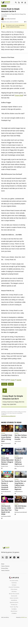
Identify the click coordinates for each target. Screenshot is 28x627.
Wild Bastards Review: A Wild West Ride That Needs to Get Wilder (6, 510)
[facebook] (14, 557)
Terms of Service (5, 566)
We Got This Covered (14, 593)
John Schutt (18, 441)
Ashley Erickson (18, 491)
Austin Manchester (6, 491)
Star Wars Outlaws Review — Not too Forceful (21, 437)
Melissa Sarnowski (6, 443)
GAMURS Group (24, 617)
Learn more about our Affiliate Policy (8, 416)
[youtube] (18, 557)
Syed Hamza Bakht (6, 516)
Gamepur (14, 585)
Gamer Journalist (14, 598)
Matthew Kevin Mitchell (21, 512)
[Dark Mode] (19, 2)
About (2, 564)
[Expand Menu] (22, 2)
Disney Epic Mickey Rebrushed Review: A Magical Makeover (7, 461)
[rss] (2, 557)
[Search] (15, 2)
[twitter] (10, 557)
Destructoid (14, 596)
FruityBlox (14, 609)
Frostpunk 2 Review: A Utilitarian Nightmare (19, 461)
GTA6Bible (14, 613)
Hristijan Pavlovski (19, 466)
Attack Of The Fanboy (14, 587)
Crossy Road (19, 95)
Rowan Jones (4, 466)
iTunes (12, 380)
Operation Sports (14, 602)
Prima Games (14, 589)
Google (19, 380)
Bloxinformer (14, 611)
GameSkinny (14, 600)
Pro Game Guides (14, 580)
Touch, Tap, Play (14, 606)
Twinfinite (14, 582)
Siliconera (14, 591)
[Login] (25, 2)
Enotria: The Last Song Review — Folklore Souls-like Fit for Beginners (20, 485)
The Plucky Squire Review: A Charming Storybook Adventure (7, 485)
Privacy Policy (4, 568)
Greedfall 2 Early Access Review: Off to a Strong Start (6, 438)
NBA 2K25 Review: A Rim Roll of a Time (21, 508)
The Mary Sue (14, 604)
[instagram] (6, 557)
